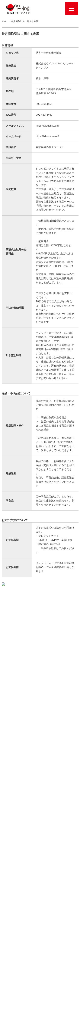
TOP (4, 21)
